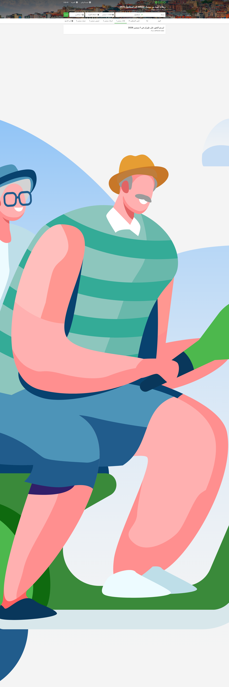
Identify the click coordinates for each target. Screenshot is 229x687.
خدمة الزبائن (84, 2)
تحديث (66, 14)
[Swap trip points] (142, 14)
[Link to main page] (160, 2)
